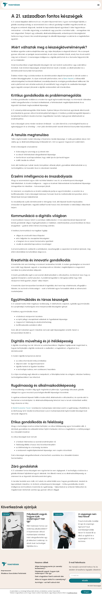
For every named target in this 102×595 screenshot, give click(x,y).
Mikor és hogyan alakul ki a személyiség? (50, 579)
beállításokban (72, 593)
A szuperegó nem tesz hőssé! (87, 515)
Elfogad (86, 592)
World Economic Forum (22, 408)
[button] (98, 4)
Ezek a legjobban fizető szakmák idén (49, 576)
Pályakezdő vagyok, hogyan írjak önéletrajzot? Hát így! (37, 518)
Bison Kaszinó (68, 78)
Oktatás (6, 514)
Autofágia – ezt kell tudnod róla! (47, 582)
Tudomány (58, 514)
